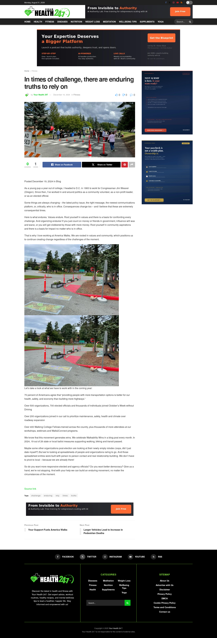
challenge (36, 495)
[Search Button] (190, 21)
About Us (164, 580)
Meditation (109, 21)
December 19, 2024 (61, 94)
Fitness (49, 21)
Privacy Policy (165, 593)
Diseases (62, 21)
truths (73, 495)
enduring (48, 495)
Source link (30, 488)
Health (38, 21)
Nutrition (76, 21)
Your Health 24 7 (115, 628)
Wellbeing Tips (128, 21)
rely (57, 495)
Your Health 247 (41, 94)
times (65, 495)
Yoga (161, 21)
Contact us (164, 611)
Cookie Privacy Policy (165, 602)
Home (27, 21)
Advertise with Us (164, 585)
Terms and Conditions (165, 607)
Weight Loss (92, 21)
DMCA (164, 598)
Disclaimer (164, 589)
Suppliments (147, 21)
